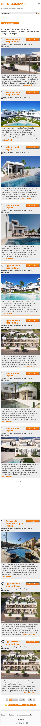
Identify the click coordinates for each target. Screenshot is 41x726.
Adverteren (20, 719)
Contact (11, 715)
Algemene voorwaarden (24, 715)
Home (3, 715)
